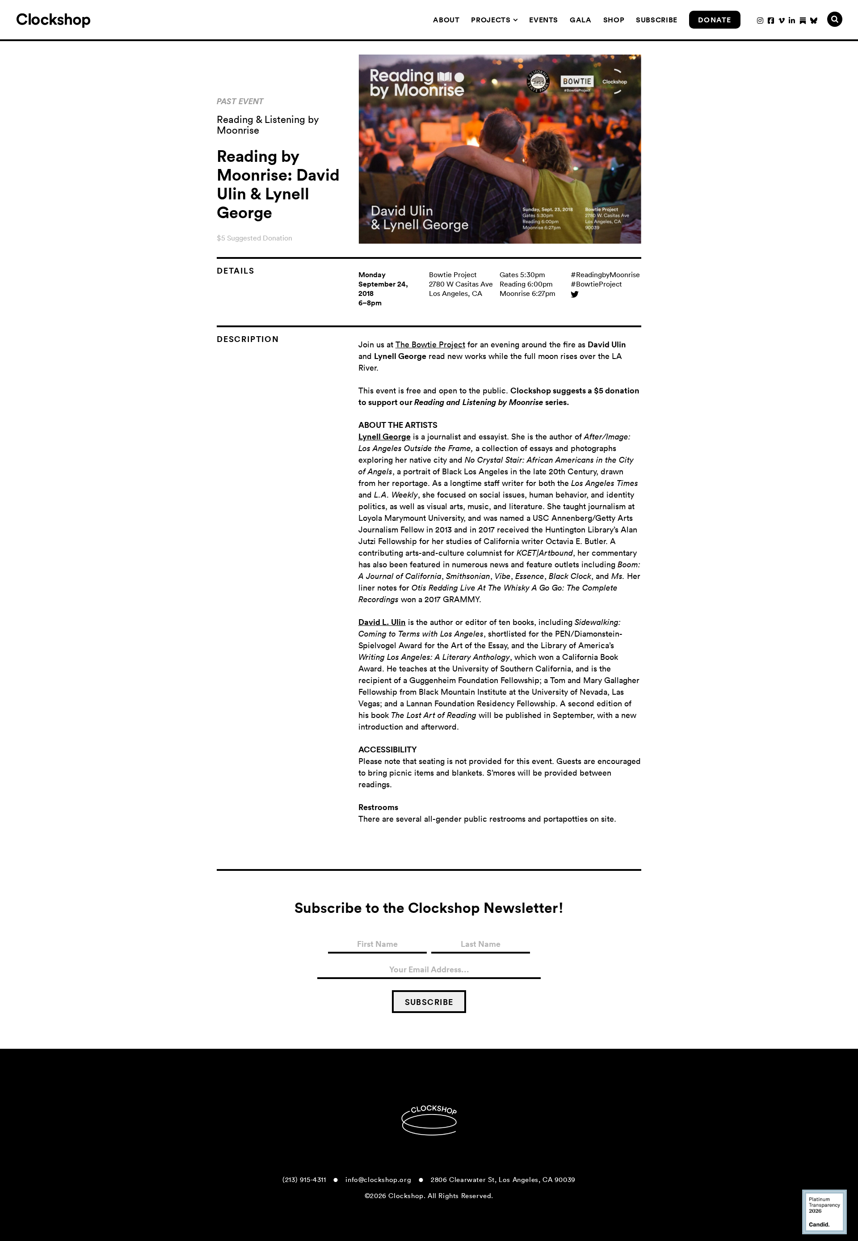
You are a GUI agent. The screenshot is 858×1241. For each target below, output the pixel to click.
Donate (715, 20)
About (446, 20)
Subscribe (656, 20)
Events (543, 20)
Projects (490, 20)
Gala (581, 20)
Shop (614, 20)
